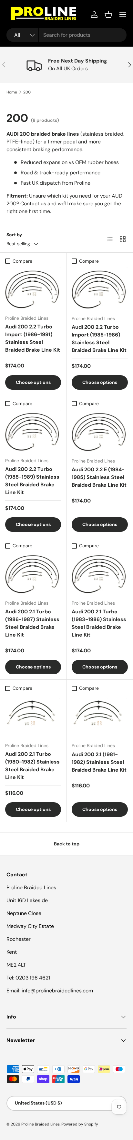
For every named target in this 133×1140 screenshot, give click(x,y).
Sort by (14, 235)
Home (11, 92)
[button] (108, 14)
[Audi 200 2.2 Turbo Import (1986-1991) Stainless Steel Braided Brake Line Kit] (33, 288)
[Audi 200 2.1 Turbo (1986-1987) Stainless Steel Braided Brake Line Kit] (33, 573)
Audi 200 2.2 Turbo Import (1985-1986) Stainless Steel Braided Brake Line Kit (99, 339)
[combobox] (66, 35)
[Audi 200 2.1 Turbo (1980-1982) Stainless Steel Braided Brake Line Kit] (33, 715)
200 (27, 92)
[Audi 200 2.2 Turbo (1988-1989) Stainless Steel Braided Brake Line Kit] (33, 431)
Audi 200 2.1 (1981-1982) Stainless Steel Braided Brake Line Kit (99, 762)
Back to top (66, 844)
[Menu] (123, 14)
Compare (22, 261)
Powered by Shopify (79, 1124)
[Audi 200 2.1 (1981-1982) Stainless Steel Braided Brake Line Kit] (100, 715)
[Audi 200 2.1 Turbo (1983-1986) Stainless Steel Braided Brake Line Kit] (100, 573)
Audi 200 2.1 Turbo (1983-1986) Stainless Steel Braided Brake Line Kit (99, 623)
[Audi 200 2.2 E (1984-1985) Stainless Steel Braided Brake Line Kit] (100, 431)
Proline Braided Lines (40, 1124)
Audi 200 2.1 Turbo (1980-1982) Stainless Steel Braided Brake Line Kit (32, 766)
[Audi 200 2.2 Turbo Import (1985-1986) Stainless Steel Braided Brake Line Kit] (100, 288)
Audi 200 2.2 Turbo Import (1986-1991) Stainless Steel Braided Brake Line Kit (32, 338)
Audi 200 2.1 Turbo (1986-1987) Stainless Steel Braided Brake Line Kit (32, 623)
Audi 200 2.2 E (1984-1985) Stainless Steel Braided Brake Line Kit (99, 477)
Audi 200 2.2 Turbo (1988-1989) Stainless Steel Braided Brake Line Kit (32, 481)
